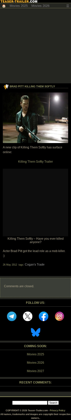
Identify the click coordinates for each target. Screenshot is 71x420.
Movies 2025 (19, 6)
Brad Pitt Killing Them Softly (32, 86)
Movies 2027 (35, 371)
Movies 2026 (40, 6)
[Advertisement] (35, 45)
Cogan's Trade (34, 264)
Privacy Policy (57, 410)
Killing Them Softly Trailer (35, 161)
